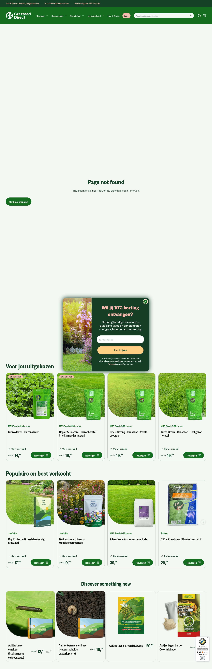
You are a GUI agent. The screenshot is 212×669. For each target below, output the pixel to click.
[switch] (202, 658)
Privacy (111, 363)
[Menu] (207, 638)
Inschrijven (120, 350)
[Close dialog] (145, 301)
